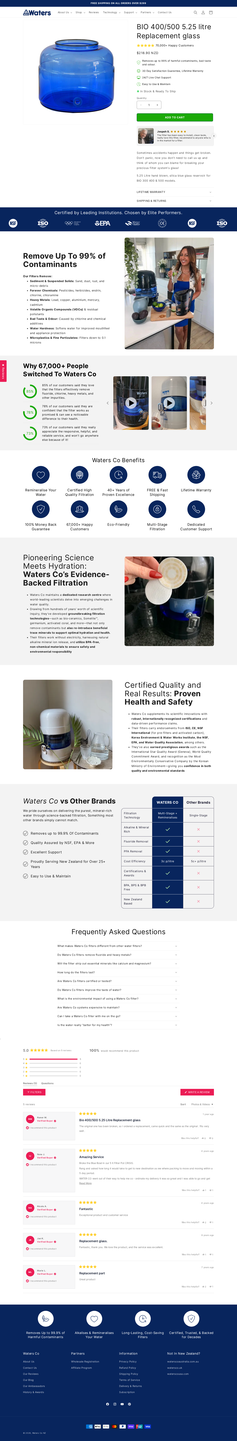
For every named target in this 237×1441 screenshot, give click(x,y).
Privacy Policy (128, 1361)
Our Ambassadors (34, 1386)
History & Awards (33, 1392)
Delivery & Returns (130, 1386)
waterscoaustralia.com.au (183, 1361)
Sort (183, 1104)
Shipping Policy (128, 1373)
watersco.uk (174, 1367)
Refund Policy (127, 1367)
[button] (65, 12)
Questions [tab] (47, 1084)
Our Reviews (31, 1373)
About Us (28, 1361)
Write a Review (201, 1093)
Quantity (141, 98)
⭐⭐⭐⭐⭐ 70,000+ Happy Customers (165, 45)
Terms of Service (129, 1379)
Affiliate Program (81, 1367)
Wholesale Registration (85, 1361)
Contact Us (30, 1367)
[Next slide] (211, 403)
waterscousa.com (178, 1373)
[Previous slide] (108, 403)
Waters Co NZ (39, 1433)
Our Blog (28, 1379)
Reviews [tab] (30, 1084)
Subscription (127, 1392)
